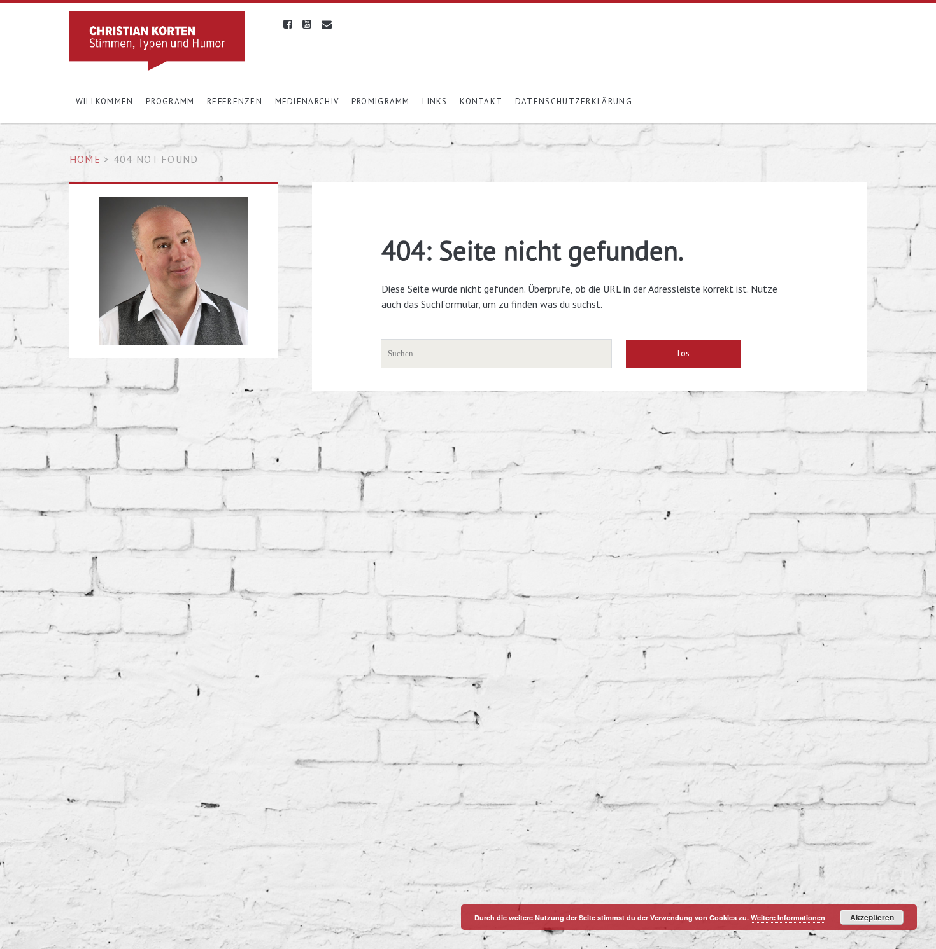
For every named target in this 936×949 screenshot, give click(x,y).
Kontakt (481, 101)
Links (435, 101)
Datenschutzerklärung (573, 101)
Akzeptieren (872, 917)
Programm (170, 101)
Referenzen (234, 101)
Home (85, 159)
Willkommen (105, 101)
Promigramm (380, 101)
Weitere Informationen (788, 917)
